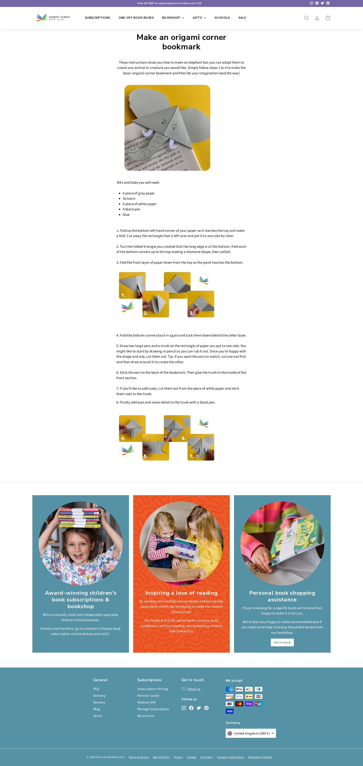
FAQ (96, 689)
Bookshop (171, 18)
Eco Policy (206, 757)
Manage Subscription (153, 709)
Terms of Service (139, 757)
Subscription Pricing (152, 689)
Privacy (178, 757)
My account (145, 716)
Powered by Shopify (260, 757)
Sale (242, 18)
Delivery (99, 695)
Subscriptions (97, 18)
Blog (96, 709)
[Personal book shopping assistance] (282, 543)
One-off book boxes (136, 18)
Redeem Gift (146, 702)
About (97, 716)
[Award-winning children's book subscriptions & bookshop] (81, 543)
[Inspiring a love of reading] (181, 543)
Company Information (230, 757)
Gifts (198, 18)
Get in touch (282, 642)
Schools (222, 18)
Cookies (191, 757)
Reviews (99, 702)
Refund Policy (161, 757)
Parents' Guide (148, 695)
